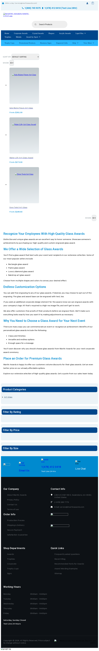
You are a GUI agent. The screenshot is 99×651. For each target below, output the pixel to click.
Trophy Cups (9, 43)
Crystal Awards (38, 33)
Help (74, 43)
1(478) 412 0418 (51, 466)
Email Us (24, 470)
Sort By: (7, 57)
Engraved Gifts (62, 43)
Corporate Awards (21, 33)
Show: (6, 63)
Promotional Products (27, 43)
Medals (18, 37)
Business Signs (45, 43)
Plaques (51, 33)
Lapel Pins (79, 33)
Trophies (8, 37)
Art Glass (8, 397)
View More (87, 43)
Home (7, 33)
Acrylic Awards (65, 33)
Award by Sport (32, 37)
